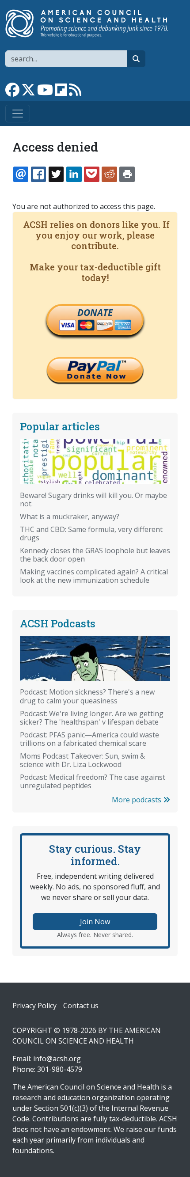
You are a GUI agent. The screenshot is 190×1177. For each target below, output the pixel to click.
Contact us (81, 1005)
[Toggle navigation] (17, 113)
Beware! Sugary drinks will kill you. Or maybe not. (93, 499)
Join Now (95, 921)
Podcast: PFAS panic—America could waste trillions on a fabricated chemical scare (89, 739)
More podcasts (137, 800)
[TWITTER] (56, 174)
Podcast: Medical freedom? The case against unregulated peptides (92, 781)
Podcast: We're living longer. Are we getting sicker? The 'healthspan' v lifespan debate (91, 718)
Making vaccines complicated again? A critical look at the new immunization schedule (94, 576)
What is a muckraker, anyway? (69, 516)
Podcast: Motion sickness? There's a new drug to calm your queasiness (87, 696)
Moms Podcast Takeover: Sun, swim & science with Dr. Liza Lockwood (82, 760)
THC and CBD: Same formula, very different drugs (91, 533)
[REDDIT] (109, 174)
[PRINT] (126, 174)
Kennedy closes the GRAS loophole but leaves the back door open (95, 555)
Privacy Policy (34, 1005)
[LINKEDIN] (73, 174)
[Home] (91, 23)
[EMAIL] (20, 174)
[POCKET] (91, 174)
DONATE (95, 312)
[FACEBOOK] (38, 174)
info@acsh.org (57, 1058)
